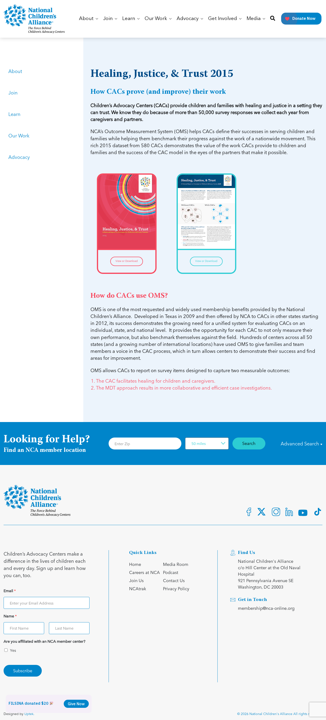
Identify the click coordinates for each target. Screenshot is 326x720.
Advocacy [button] (188, 18)
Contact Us (174, 580)
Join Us (136, 580)
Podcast (170, 572)
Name (10, 616)
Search (249, 443)
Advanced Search (300, 443)
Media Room (175, 564)
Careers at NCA (144, 572)
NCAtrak (137, 588)
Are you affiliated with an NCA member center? (44, 641)
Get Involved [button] (223, 18)
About (15, 71)
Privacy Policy (176, 588)
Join (13, 92)
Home (135, 564)
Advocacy (19, 157)
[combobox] (207, 443)
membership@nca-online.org (266, 608)
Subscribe (22, 670)
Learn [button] (129, 18)
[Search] (272, 18)
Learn (14, 114)
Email (10, 590)
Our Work (18, 135)
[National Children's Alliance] (34, 18)
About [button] (87, 18)
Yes (13, 650)
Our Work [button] (156, 18)
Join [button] (108, 18)
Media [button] (254, 18)
